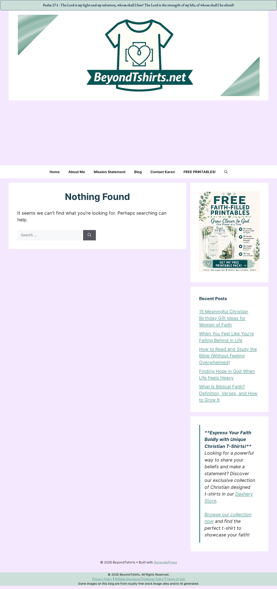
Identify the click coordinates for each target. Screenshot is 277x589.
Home (55, 172)
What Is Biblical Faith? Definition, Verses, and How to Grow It (228, 393)
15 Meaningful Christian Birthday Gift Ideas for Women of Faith (223, 318)
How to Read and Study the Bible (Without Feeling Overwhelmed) (228, 355)
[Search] (89, 235)
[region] (138, 579)
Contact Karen (162, 172)
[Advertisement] (138, 133)
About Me (76, 172)
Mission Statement (110, 172)
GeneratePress (165, 562)
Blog (138, 172)
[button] (226, 171)
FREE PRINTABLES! (200, 172)
